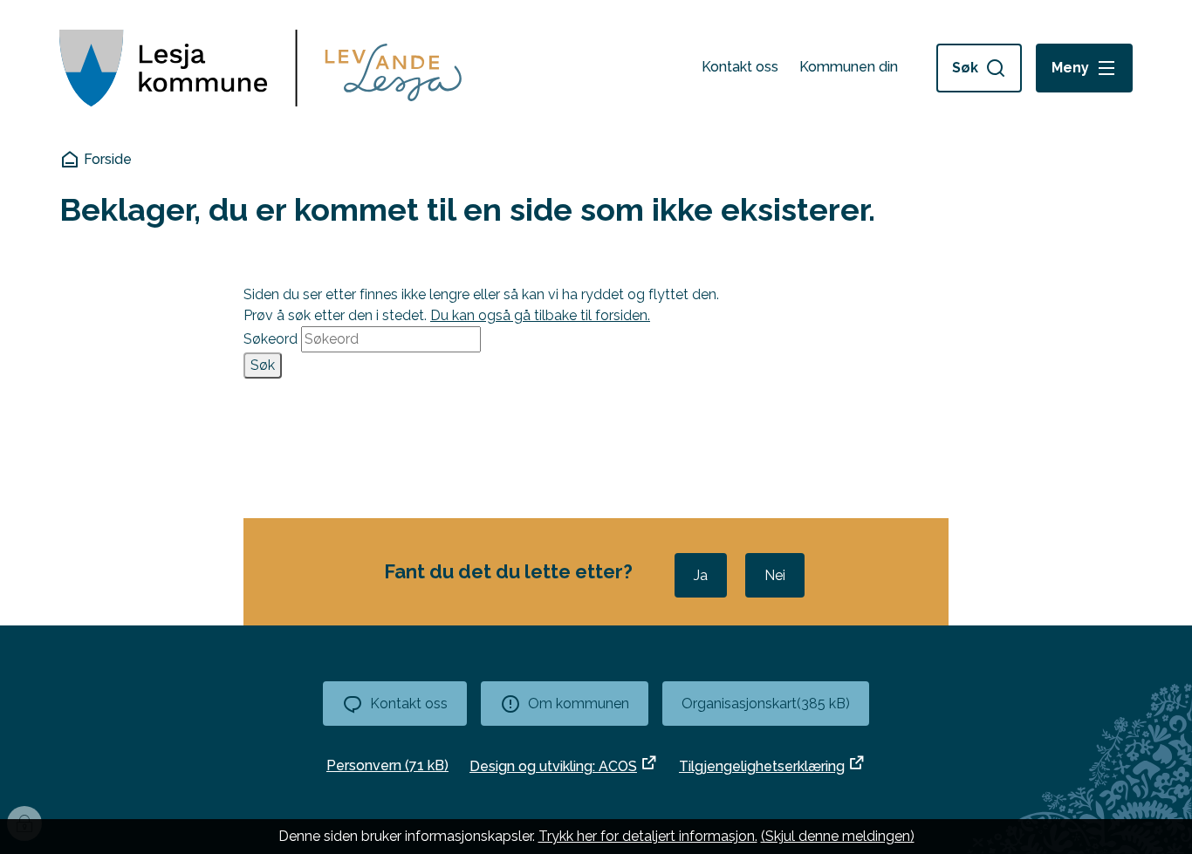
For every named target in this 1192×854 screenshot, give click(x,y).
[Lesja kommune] (260, 68)
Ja (701, 575)
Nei (774, 575)
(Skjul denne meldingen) (838, 836)
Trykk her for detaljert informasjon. (647, 836)
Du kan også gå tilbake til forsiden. (540, 315)
